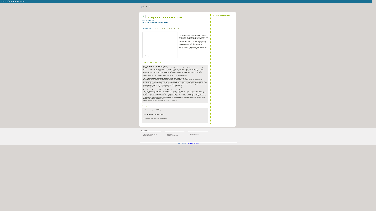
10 (174, 28)
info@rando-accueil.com (193, 143)
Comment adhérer (147, 135)
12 (178, 28)
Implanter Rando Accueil (172, 135)
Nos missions (170, 134)
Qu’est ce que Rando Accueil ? (150, 134)
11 (176, 28)
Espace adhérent (194, 134)
